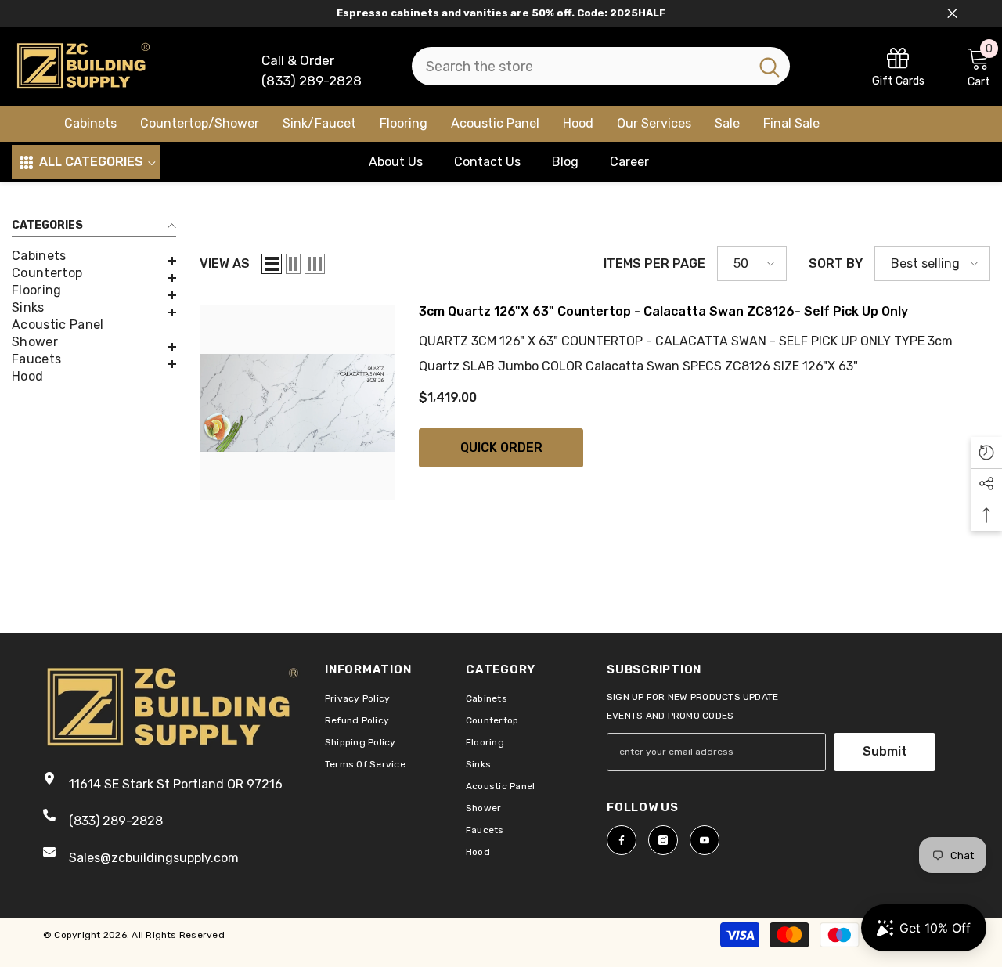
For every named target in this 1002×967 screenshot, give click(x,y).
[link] (898, 66)
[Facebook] (621, 840)
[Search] (601, 66)
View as (225, 264)
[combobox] (580, 66)
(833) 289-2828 (311, 80)
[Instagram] (663, 840)
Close (952, 13)
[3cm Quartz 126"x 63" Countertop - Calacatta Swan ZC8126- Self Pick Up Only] (297, 402)
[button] (94, 260)
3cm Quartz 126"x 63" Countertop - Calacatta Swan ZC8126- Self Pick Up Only (663, 311)
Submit (885, 751)
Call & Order (297, 60)
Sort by (836, 264)
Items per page (654, 264)
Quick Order (501, 447)
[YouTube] (704, 840)
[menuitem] (94, 256)
